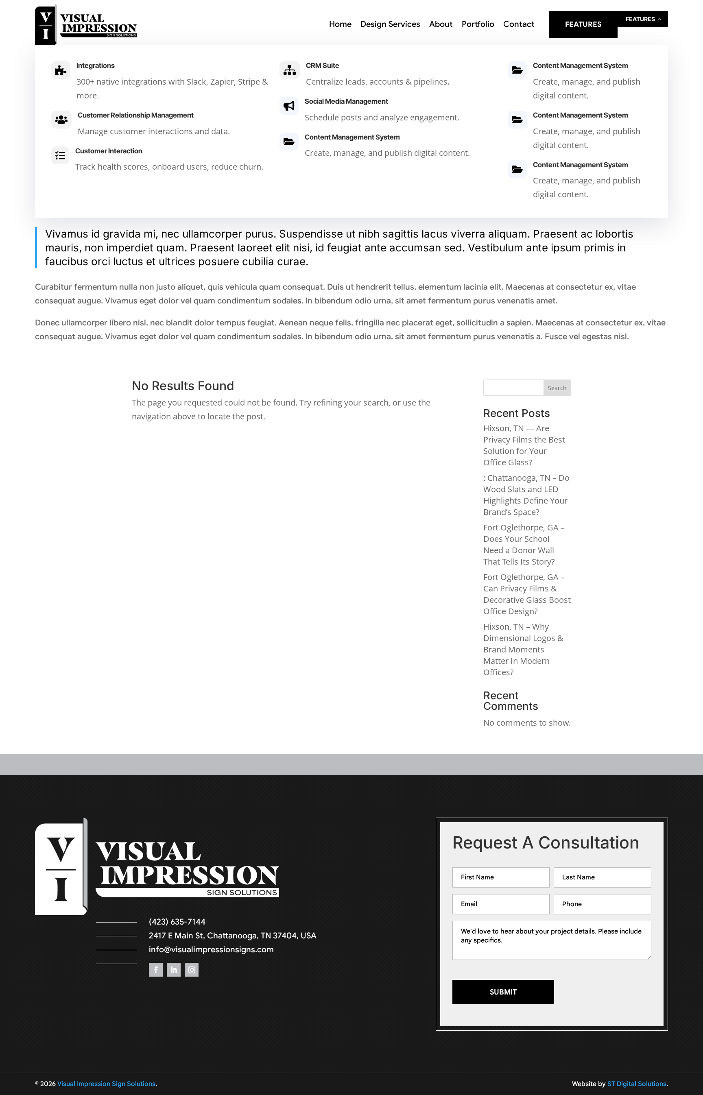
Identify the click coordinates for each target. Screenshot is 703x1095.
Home (340, 25)
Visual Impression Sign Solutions (106, 1084)
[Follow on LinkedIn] (174, 970)
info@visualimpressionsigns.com (211, 949)
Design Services (390, 25)
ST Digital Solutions (636, 1084)
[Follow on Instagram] (192, 970)
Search (557, 388)
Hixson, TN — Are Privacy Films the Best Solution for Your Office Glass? (524, 445)
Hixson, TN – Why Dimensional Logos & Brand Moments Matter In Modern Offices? (523, 649)
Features (583, 24)
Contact (519, 25)
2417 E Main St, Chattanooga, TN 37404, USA (233, 936)
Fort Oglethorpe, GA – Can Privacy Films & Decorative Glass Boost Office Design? (527, 594)
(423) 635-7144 (177, 922)
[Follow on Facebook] (156, 970)
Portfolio (478, 25)
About (441, 25)
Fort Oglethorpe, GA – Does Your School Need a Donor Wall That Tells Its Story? (524, 544)
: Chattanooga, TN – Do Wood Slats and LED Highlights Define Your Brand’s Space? (526, 494)
